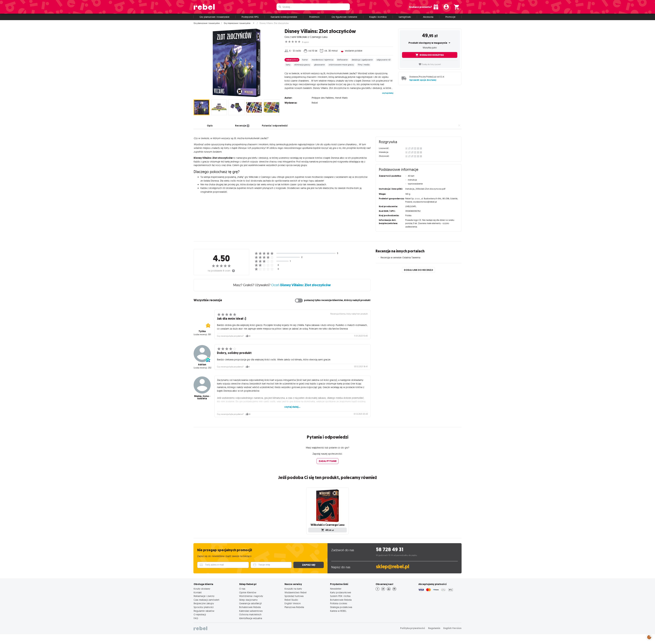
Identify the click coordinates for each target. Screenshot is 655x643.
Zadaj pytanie (328, 461)
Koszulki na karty (293, 588)
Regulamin (434, 628)
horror (305, 60)
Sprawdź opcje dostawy (422, 79)
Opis (210, 125)
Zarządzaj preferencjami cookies (649, 636)
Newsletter (335, 588)
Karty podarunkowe (340, 592)
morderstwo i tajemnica (322, 60)
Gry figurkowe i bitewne (344, 16)
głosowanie (319, 64)
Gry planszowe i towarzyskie (214, 16)
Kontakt (198, 592)
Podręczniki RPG (250, 16)
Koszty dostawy (202, 588)
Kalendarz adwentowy (251, 610)
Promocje (450, 16)
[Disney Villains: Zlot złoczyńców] (236, 63)
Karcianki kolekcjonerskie (284, 16)
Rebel (315, 102)
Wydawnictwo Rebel (296, 592)
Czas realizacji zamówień (206, 599)
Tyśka (202, 331)
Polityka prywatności (412, 628)
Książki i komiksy (378, 16)
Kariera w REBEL (338, 610)
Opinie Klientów (247, 592)
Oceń (301, 285)
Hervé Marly (341, 97)
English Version (293, 603)
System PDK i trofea (340, 596)
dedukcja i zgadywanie (362, 60)
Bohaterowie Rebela (250, 607)
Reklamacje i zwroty (204, 596)
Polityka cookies (338, 603)
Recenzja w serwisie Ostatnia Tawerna (400, 257)
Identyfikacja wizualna (250, 618)
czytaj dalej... (292, 407)
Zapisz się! (308, 565)
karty (288, 64)
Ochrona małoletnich (250, 614)
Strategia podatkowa (341, 607)
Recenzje (241, 125)
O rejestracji (200, 614)
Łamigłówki (405, 16)
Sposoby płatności (204, 607)
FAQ (196, 618)
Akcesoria (428, 16)
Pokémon (314, 16)
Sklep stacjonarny (248, 599)
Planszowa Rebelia (294, 607)
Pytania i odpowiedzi (275, 125)
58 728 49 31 (389, 549)
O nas (242, 588)
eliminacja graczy (302, 64)
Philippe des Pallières (323, 97)
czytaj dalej (387, 93)
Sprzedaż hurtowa (294, 596)
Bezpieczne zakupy (204, 603)
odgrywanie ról (383, 60)
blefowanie (342, 60)
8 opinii (305, 42)
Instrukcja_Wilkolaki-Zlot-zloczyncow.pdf (425, 188)
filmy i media (363, 64)
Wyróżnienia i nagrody (251, 596)
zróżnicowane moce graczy (341, 64)
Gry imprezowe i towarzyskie (237, 23)
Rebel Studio (291, 599)
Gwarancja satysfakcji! (250, 603)
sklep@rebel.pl (392, 566)
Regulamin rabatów (204, 610)
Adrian (202, 364)
